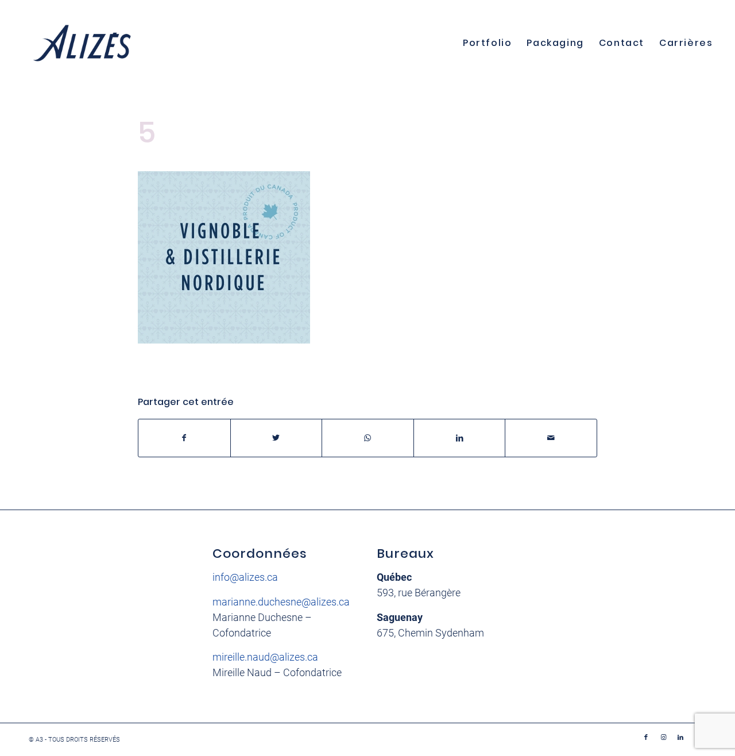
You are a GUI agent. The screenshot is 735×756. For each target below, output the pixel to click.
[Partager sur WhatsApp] (367, 438)
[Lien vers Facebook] (646, 737)
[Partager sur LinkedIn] (459, 438)
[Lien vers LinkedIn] (680, 737)
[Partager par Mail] (551, 438)
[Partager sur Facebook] (184, 438)
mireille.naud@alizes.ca (265, 657)
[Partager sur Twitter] (276, 438)
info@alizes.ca (245, 577)
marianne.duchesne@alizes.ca (281, 602)
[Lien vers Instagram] (663, 737)
